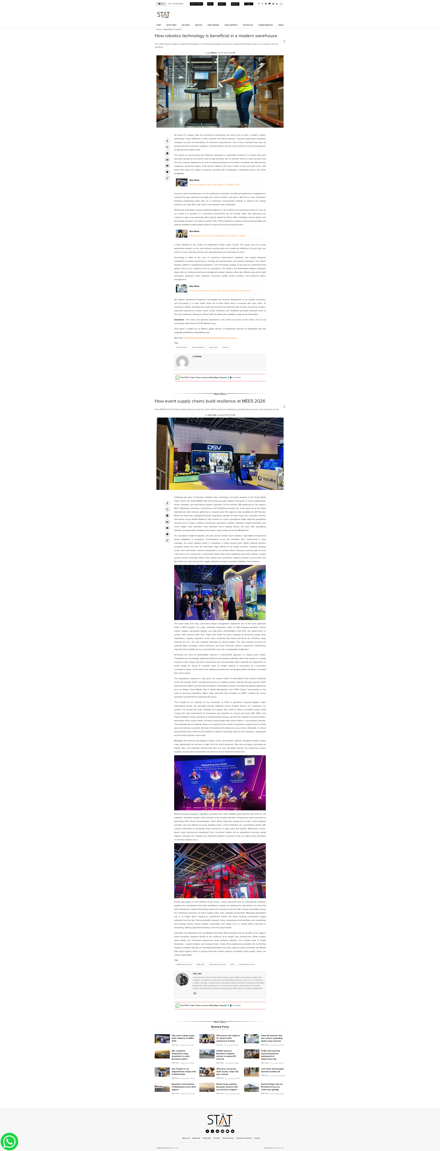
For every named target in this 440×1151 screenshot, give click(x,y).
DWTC (232, 964)
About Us (186, 1138)
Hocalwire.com (278, 1148)
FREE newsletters (196, 4)
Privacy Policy (228, 1138)
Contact (217, 1138)
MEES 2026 (201, 964)
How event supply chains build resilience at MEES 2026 (214, 184)
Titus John (197, 973)
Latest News (168, 29)
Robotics (225, 347)
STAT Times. (174, 1148)
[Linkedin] (167, 159)
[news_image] (162, 1038)
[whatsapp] (167, 153)
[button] (220, 41)
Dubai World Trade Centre (217, 964)
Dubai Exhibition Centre (246, 964)
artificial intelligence (198, 347)
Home (158, 25)
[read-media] (181, 184)
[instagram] (273, 4)
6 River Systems (182, 347)
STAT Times (265, 1045)
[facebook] (259, 4)
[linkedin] (266, 4)
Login (248, 4)
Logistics (177, 29)
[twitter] (262, 4)
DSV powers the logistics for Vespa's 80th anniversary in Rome (217, 235)
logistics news (213, 347)
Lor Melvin (197, 356)
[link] (167, 178)
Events (210, 4)
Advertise (196, 1138)
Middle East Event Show (184, 964)
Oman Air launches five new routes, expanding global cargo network (219, 290)
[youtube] (269, 4)
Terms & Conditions (244, 1138)
